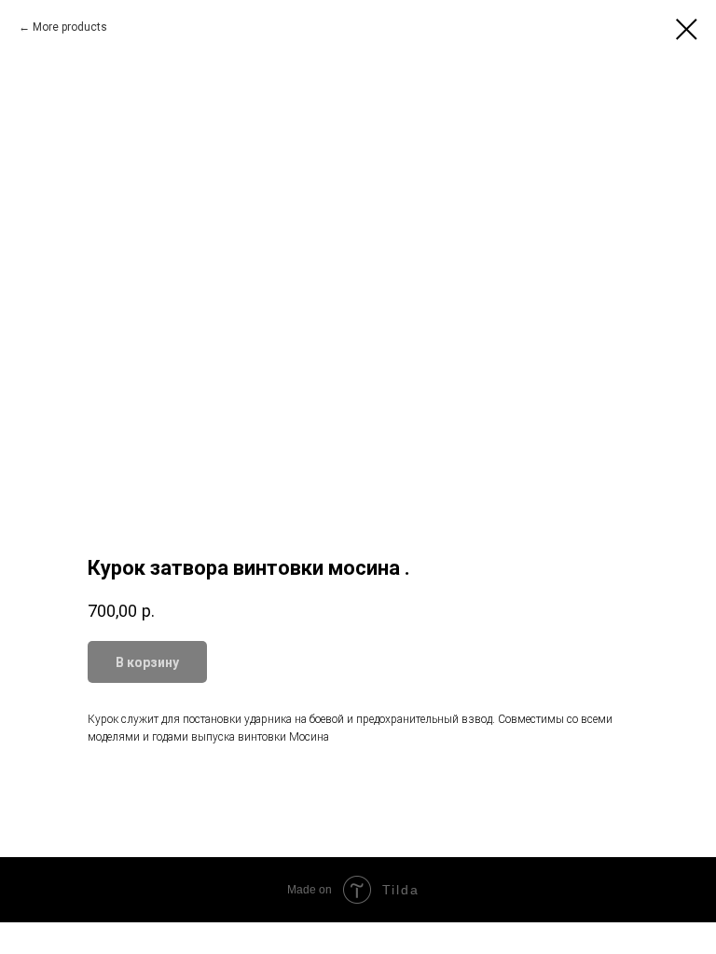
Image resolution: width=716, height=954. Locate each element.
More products (70, 27)
